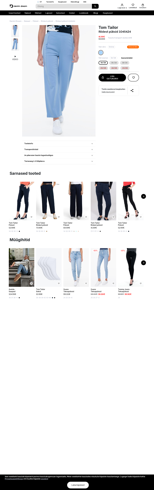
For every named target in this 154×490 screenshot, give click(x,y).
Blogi (95, 13)
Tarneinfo (50, 2)
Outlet (72, 13)
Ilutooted (60, 13)
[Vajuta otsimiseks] (95, 6)
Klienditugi (75, 2)
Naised (28, 13)
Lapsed (48, 13)
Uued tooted (14, 13)
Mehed (38, 13)
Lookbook (83, 13)
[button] (59, 144)
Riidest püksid (47, 21)
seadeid (44, 479)
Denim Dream (16, 21)
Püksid (35, 21)
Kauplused (62, 2)
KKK (84, 2)
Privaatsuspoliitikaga (14, 479)
